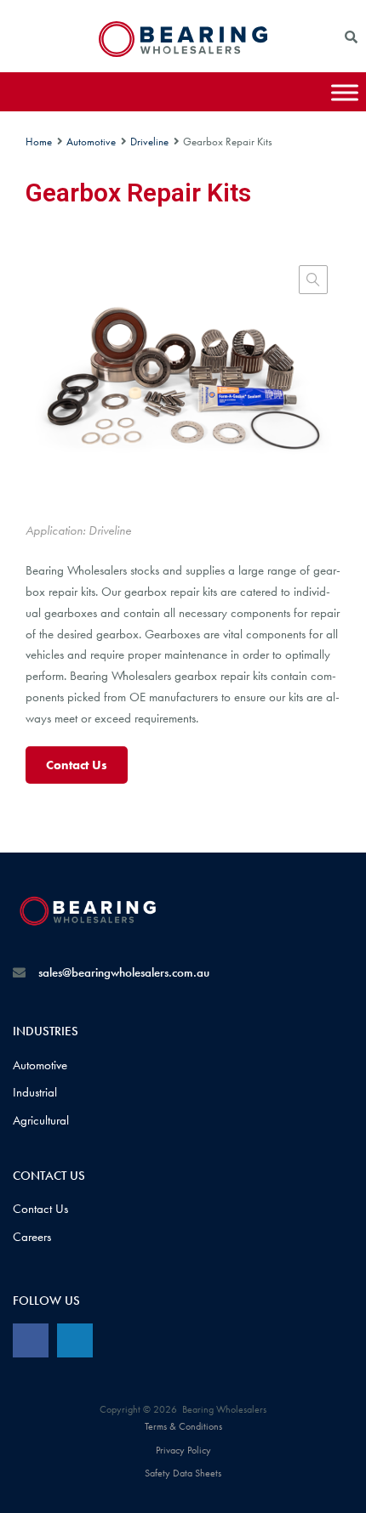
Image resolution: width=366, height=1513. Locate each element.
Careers (32, 1236)
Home (39, 141)
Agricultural (41, 1120)
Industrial (35, 1092)
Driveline (149, 141)
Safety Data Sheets (183, 1473)
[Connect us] (31, 1340)
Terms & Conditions (183, 1426)
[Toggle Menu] (344, 92)
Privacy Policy (183, 1450)
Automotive (91, 141)
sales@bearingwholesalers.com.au (123, 972)
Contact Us (76, 765)
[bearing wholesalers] (183, 52)
